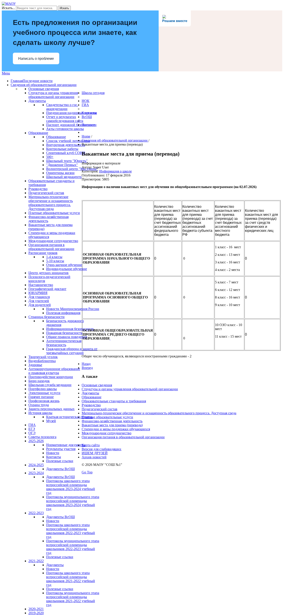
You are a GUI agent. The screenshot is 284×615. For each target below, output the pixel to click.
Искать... (8, 8)
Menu (6, 73)
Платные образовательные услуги (107, 417)
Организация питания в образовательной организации (123, 437)
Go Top (87, 472)
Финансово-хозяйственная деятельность (112, 421)
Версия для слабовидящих (101, 449)
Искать (64, 8)
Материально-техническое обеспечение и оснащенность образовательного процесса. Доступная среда (159, 413)
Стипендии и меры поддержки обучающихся (116, 429)
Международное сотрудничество (106, 433)
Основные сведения (97, 385)
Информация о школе (115, 171)
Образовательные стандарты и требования (114, 401)
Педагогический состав (99, 409)
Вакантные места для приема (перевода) (112, 425)
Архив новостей (94, 457)
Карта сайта (91, 445)
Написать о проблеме (36, 58)
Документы (90, 393)
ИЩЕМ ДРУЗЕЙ (95, 453)
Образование (91, 397)
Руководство (91, 405)
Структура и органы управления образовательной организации (130, 389)
